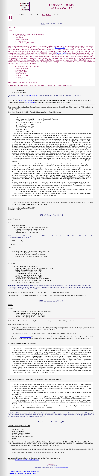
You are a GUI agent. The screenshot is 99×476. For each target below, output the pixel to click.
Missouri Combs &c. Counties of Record (23, 473)
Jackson (48, 15)
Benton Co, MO (30, 102)
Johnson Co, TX (25, 337)
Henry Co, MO (60, 48)
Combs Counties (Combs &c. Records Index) (24, 471)
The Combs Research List (61, 467)
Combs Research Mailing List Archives (27, 460)
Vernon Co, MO (61, 53)
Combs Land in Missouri (25, 100)
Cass (43, 15)
